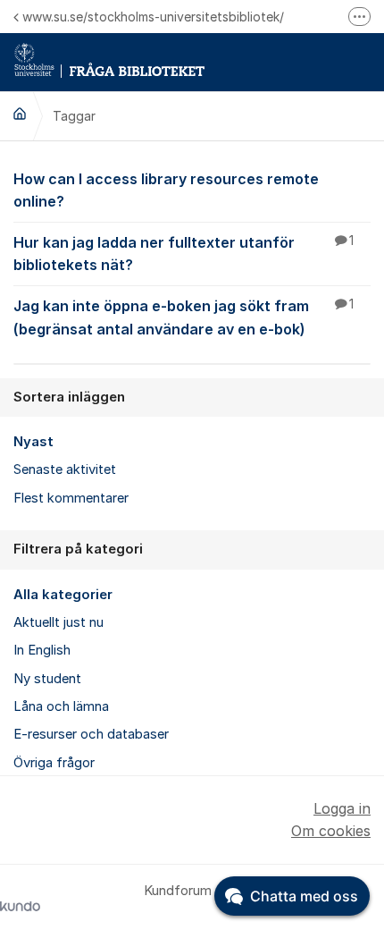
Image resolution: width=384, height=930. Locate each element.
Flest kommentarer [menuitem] (71, 498)
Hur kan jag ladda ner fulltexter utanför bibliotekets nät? (183, 253)
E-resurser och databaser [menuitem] (91, 734)
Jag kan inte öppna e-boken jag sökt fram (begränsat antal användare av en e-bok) (183, 317)
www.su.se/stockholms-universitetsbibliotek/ (153, 16)
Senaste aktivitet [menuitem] (64, 469)
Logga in (342, 808)
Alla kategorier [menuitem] (63, 595)
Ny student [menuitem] (47, 679)
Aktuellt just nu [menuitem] (58, 622)
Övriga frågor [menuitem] (54, 763)
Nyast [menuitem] (33, 442)
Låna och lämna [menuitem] (61, 706)
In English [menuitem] (42, 650)
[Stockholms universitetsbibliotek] (19, 113)
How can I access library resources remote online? (166, 190)
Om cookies (331, 831)
